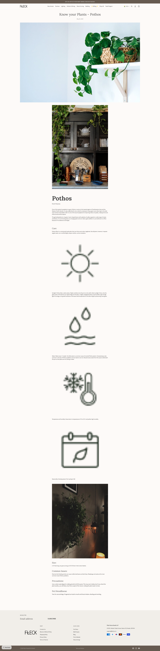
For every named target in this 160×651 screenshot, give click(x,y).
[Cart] (139, 6)
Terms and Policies (80, 648)
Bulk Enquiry (76, 632)
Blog (74, 634)
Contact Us (43, 629)
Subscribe (52, 619)
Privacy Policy (43, 637)
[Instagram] (136, 648)
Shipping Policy (44, 634)
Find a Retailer (76, 637)
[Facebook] (133, 648)
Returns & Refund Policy (46, 632)
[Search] (132, 6)
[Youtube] (139, 648)
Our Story (75, 629)
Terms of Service (44, 640)
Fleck (25, 648)
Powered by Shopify (30, 648)
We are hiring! (76, 640)
